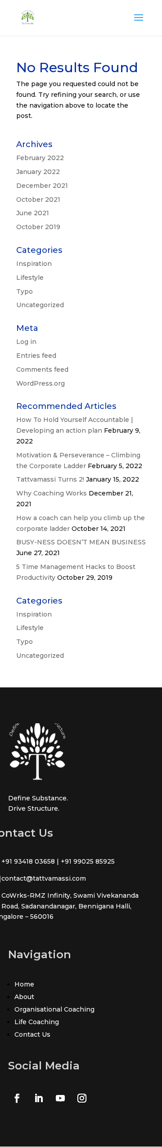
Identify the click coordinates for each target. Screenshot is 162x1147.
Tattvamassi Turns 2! (50, 479)
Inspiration (34, 264)
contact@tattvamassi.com (43, 878)
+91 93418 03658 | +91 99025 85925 (58, 861)
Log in (26, 342)
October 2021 (38, 200)
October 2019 (38, 227)
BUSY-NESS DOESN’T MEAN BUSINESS (81, 542)
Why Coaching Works (51, 493)
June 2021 (32, 213)
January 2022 (38, 172)
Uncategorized (40, 305)
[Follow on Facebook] (17, 1098)
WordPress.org (40, 383)
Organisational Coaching (54, 1009)
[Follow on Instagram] (82, 1098)
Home (24, 984)
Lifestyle (30, 278)
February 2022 (40, 158)
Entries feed (36, 356)
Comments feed (42, 369)
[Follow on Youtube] (60, 1098)
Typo (24, 291)
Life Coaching (36, 1022)
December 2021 (42, 186)
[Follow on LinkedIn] (39, 1098)
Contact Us (32, 1034)
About (24, 997)
